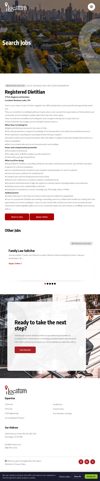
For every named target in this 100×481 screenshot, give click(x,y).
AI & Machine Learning (62, 413)
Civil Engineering (11, 413)
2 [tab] (47, 283)
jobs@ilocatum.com (13, 444)
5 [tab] (54, 283)
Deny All (77, 476)
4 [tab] (51, 283)
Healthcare (57, 404)
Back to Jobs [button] (17, 217)
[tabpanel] (50, 259)
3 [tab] (49, 283)
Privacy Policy (20, 464)
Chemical (9, 404)
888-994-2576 (11, 447)
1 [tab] (44, 283)
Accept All (91, 476)
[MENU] (91, 7)
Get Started (25, 350)
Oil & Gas (9, 409)
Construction (58, 409)
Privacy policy (64, 476)
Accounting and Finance (14, 418)
